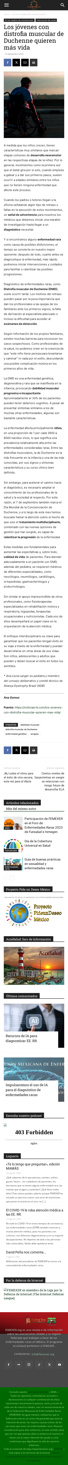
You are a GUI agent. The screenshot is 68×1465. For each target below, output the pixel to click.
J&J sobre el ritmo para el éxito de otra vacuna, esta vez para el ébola (18, 777)
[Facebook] (7, 62)
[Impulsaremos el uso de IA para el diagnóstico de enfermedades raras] (34, 1079)
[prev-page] (6, 878)
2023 (7, 828)
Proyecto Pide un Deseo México (28, 889)
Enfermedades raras (11, 867)
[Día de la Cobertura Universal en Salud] (13, 845)
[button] (6, 5)
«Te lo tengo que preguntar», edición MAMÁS (33, 1166)
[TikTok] (39, 1365)
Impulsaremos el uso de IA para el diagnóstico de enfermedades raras (27, 1090)
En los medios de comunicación (29, 14)
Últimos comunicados (21, 996)
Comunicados (11, 850)
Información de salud (46, 20)
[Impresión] (33, 62)
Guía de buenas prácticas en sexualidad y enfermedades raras (43, 863)
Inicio (6, 14)
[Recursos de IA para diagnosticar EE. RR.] (34, 1026)
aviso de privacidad (38, 1392)
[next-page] (12, 878)
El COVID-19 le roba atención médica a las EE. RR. (34, 1212)
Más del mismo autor (21, 809)
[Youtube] (59, 1365)
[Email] (25, 62)
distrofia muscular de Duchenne (21, 729)
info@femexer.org (42, 1354)
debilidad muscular (29, 724)
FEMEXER (58, 1449)
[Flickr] (18, 1365)
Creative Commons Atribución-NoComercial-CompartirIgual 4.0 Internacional (34, 1456)
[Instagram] (29, 1364)
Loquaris (12, 1156)
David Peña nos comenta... (26, 1252)
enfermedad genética (15, 733)
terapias (35, 733)
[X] (16, 62)
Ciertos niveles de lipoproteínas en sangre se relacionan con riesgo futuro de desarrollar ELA (49, 781)
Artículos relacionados (22, 803)
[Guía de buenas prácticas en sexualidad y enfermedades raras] (13, 863)
